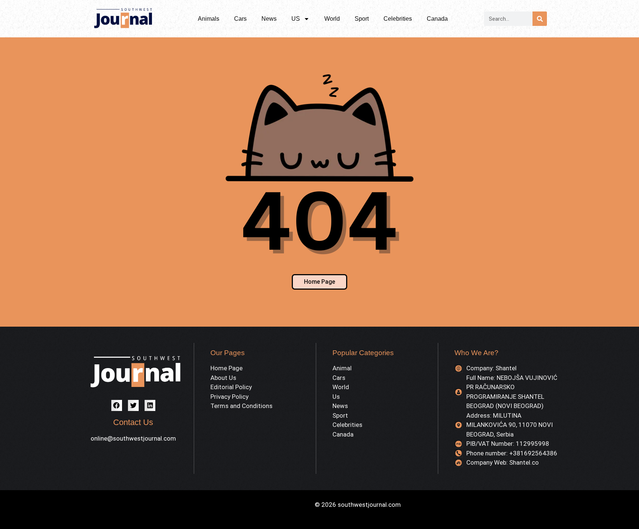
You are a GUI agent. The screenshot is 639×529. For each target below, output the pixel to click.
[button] (116, 405)
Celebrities (397, 19)
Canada (437, 19)
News (269, 19)
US (295, 19)
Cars (240, 19)
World (332, 19)
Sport (362, 19)
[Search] (539, 18)
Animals (208, 19)
